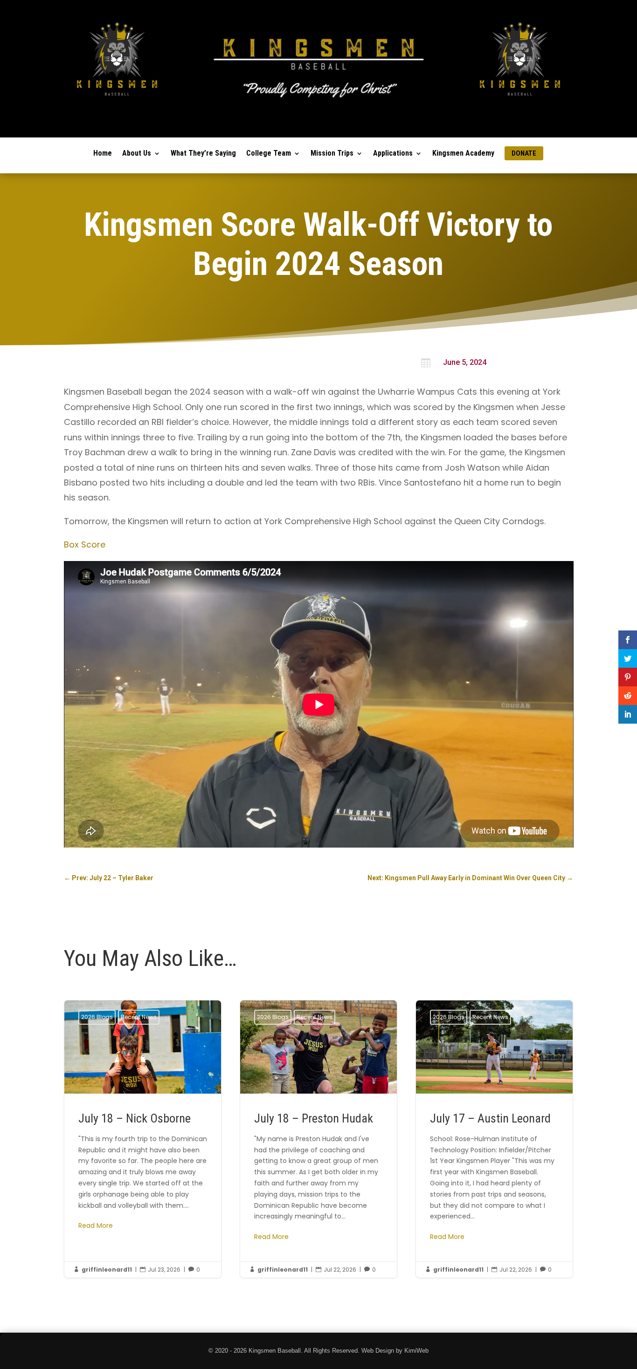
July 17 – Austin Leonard (494, 1139)
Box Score (84, 544)
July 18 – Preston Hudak (318, 1139)
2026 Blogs (97, 1017)
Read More (95, 1225)
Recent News (139, 1017)
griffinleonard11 (107, 1269)
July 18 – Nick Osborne (143, 1139)
